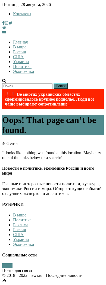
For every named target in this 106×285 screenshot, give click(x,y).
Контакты (22, 13)
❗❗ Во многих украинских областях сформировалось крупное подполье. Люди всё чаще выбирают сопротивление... (49, 99)
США (18, 56)
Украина (21, 61)
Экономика (23, 71)
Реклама (20, 224)
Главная (20, 42)
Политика (22, 66)
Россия (19, 51)
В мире (19, 47)
